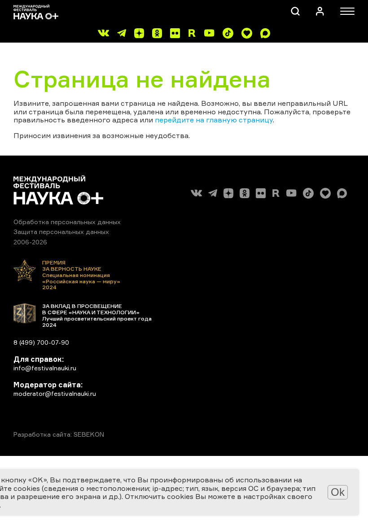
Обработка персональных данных (67, 221)
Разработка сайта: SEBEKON (58, 434)
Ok (338, 492)
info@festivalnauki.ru (44, 368)
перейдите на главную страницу (214, 119)
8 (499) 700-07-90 (41, 342)
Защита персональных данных (61, 231)
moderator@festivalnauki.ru (54, 393)
